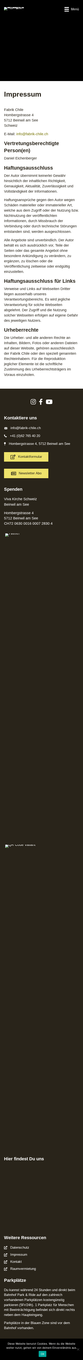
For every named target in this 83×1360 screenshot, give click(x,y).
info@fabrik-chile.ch (25, 428)
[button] (26, 473)
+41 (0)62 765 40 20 (25, 436)
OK (43, 1354)
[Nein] (78, 1349)
